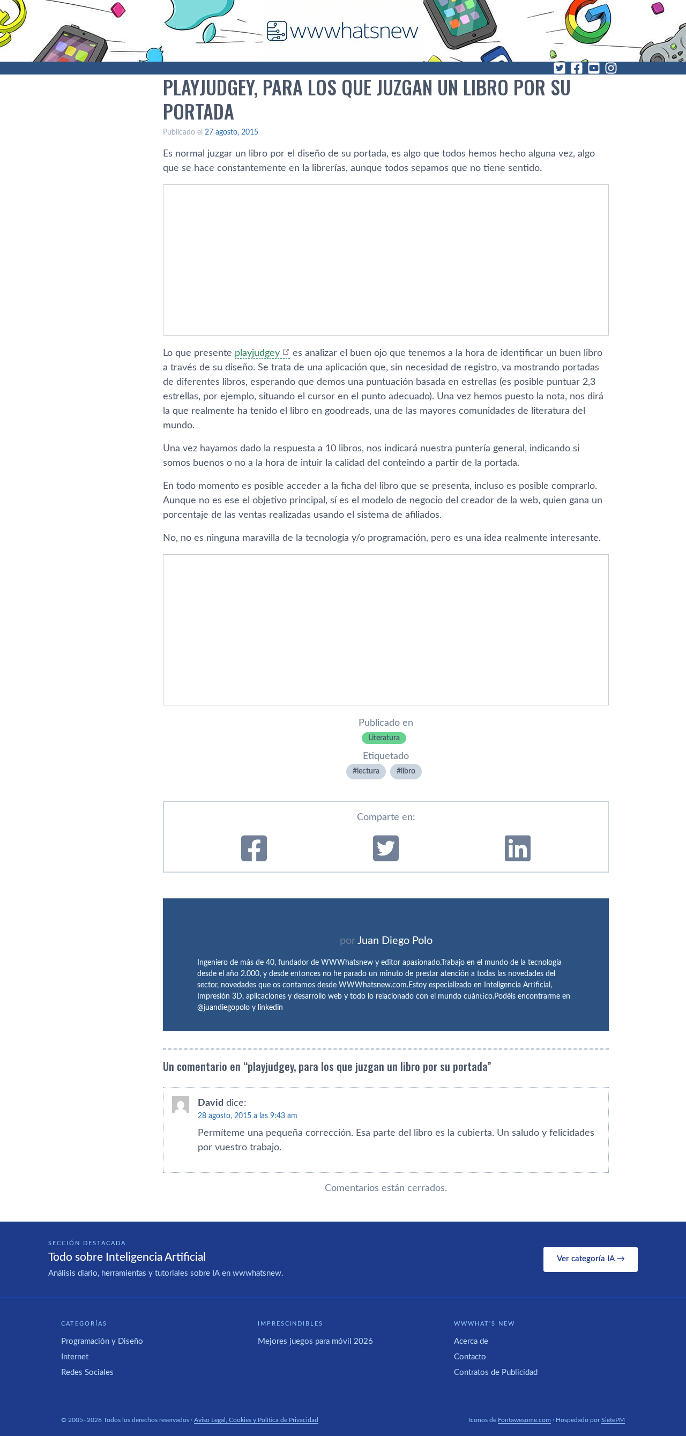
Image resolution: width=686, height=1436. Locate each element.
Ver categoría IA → (591, 1259)
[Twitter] (559, 68)
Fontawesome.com (524, 1420)
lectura (368, 771)
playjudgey (257, 353)
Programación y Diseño (102, 1341)
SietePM (613, 1420)
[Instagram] (611, 68)
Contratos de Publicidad (496, 1372)
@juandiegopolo (223, 1007)
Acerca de (471, 1341)
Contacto (470, 1357)
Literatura (384, 738)
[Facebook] (576, 68)
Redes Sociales (87, 1372)
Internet (74, 1357)
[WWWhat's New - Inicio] (343, 31)
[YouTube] (593, 68)
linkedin (270, 1007)
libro (408, 771)
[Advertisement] (385, 260)
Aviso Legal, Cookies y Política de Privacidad (256, 1420)
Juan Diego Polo (395, 940)
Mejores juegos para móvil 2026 (315, 1341)
